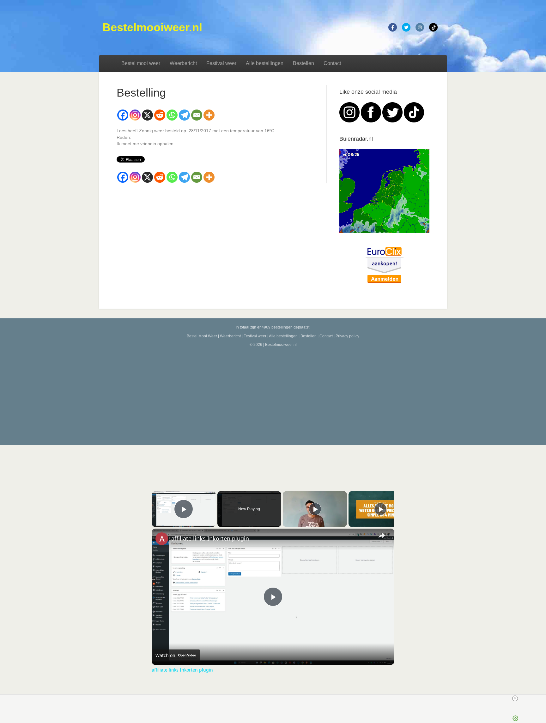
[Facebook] (122, 115)
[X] (147, 115)
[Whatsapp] (172, 115)
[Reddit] (159, 115)
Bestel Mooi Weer (202, 336)
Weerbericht (183, 63)
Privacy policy (347, 336)
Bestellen (303, 63)
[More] (209, 115)
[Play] (315, 509)
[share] (381, 535)
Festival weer (221, 63)
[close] (275, 698)
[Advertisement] (273, 395)
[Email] (196, 115)
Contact (332, 63)
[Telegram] (184, 115)
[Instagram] (135, 115)
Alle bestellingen (264, 63)
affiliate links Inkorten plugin (210, 538)
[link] (161, 538)
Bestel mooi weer (140, 63)
